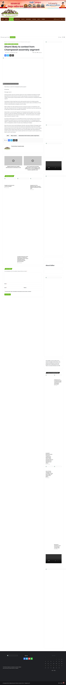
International (17, 19)
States (6, 19)
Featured (11, 19)
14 (53, 663)
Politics (22, 19)
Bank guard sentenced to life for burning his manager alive (57, 546)
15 (56, 663)
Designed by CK (27, 683)
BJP (8, 135)
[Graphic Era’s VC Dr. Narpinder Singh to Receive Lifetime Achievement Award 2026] (36, 181)
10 (61, 661)
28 (53, 667)
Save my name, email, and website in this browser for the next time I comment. (18, 291)
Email (5, 287)
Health (38, 19)
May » (55, 670)
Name (5, 283)
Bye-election (14, 135)
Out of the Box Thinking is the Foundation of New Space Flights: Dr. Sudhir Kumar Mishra (49, 474)
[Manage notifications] (63, 683)
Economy (34, 19)
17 (61, 663)
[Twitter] (8, 55)
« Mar (52, 670)
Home (2, 19)
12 (48, 663)
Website (25, 287)
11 (45, 663)
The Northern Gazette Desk (17, 146)
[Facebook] (5, 55)
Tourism (43, 19)
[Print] (13, 55)
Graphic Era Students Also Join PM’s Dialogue (9, 186)
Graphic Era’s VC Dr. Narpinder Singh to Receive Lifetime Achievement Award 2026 (35, 187)
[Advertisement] (33, 28)
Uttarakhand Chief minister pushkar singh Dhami (29, 135)
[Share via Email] (10, 55)
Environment (28, 19)
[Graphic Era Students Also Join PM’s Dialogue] (10, 181)
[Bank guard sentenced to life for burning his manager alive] (58, 505)
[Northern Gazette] (10, 13)
